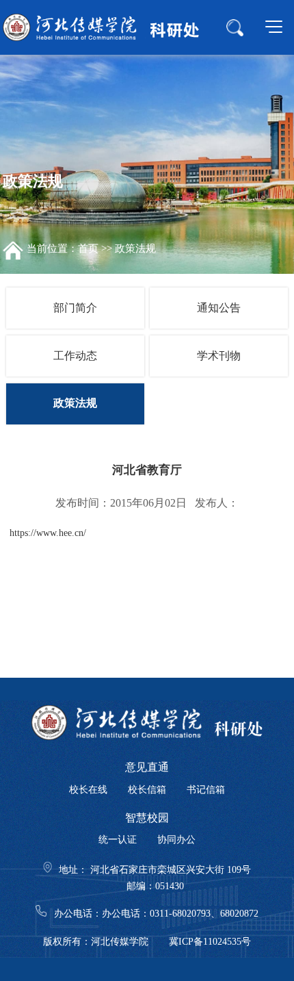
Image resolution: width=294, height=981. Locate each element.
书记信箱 (206, 790)
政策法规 (135, 248)
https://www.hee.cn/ (48, 533)
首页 (88, 248)
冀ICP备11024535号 (210, 942)
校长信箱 (147, 790)
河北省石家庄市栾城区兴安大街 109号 (169, 870)
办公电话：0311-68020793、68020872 (180, 913)
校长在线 (88, 790)
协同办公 (176, 840)
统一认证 (117, 840)
